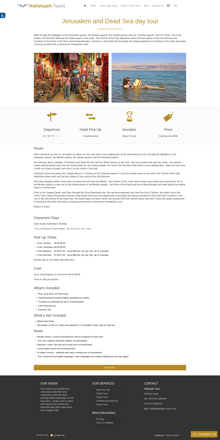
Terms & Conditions (105, 423)
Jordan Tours (102, 393)
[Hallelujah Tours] (41, 5)
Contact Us (206, 434)
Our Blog (100, 419)
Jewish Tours (102, 404)
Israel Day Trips (103, 390)
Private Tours (102, 397)
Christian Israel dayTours (107, 401)
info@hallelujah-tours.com (162, 408)
